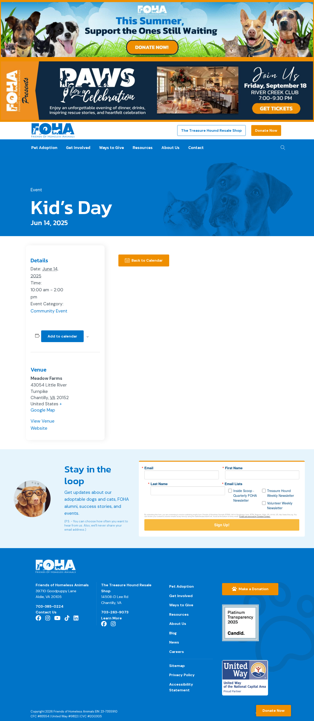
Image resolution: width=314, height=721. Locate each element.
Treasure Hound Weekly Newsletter (280, 493)
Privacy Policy (182, 674)
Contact (196, 147)
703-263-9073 (114, 612)
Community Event (49, 311)
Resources (143, 147)
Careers (176, 651)
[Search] (282, 146)
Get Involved (78, 147)
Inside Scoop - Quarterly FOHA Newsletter (245, 495)
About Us (170, 147)
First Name (234, 468)
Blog (173, 633)
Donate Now (266, 130)
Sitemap (177, 665)
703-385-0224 (49, 606)
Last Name (159, 484)
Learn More (111, 618)
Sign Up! (221, 524)
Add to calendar (62, 336)
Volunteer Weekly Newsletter (279, 505)
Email (148, 468)
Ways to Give (111, 147)
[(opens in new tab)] (240, 622)
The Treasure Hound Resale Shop (211, 130)
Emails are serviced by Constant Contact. (254, 516)
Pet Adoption (44, 147)
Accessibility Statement (181, 687)
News (174, 642)
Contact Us (46, 612)
